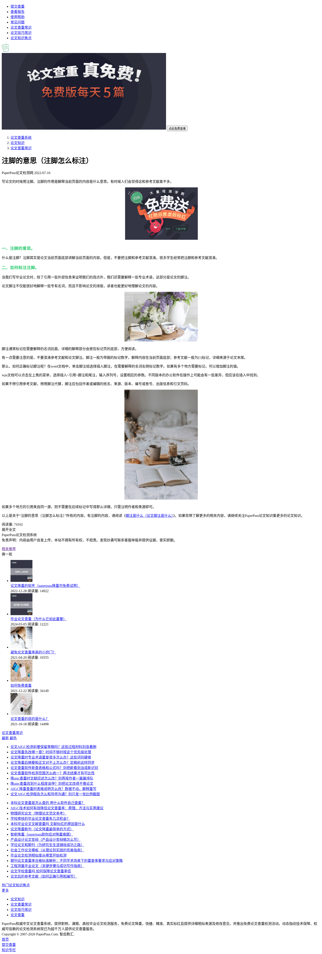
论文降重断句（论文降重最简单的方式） (42, 829)
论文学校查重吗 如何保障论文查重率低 (41, 871)
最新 (5, 738)
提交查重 (18, 6)
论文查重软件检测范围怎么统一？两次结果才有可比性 (53, 773)
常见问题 (18, 22)
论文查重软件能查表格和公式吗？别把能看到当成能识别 (54, 768)
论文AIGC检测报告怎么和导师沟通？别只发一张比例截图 (55, 794)
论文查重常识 (21, 27)
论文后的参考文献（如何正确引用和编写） (44, 876)
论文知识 (18, 143)
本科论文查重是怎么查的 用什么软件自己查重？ (48, 803)
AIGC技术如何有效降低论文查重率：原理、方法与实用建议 (57, 808)
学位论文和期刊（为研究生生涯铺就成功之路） (47, 845)
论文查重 (18, 915)
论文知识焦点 (21, 38)
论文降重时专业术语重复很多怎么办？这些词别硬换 (51, 757)
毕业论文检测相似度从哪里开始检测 (39, 855)
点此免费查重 (177, 128)
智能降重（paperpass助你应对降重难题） (42, 834)
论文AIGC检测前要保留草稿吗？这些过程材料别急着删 (53, 747)
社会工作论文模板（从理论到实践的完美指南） (47, 850)
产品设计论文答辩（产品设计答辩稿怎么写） (46, 839)
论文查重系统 (21, 137)
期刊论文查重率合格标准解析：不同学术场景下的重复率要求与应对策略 (67, 860)
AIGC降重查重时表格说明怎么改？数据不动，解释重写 (53, 789)
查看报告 (18, 12)
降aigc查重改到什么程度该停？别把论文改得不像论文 (52, 783)
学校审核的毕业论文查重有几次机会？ (40, 818)
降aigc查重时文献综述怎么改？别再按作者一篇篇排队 (52, 778)
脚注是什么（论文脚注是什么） (149, 515)
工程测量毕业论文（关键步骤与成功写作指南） (47, 866)
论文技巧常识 (21, 33)
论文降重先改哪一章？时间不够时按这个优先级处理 (51, 752)
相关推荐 (9, 549)
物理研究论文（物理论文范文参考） (39, 813)
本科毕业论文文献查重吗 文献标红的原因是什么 (48, 824)
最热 (13, 738)
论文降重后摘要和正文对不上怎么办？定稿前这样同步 (53, 762)
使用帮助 (18, 17)
